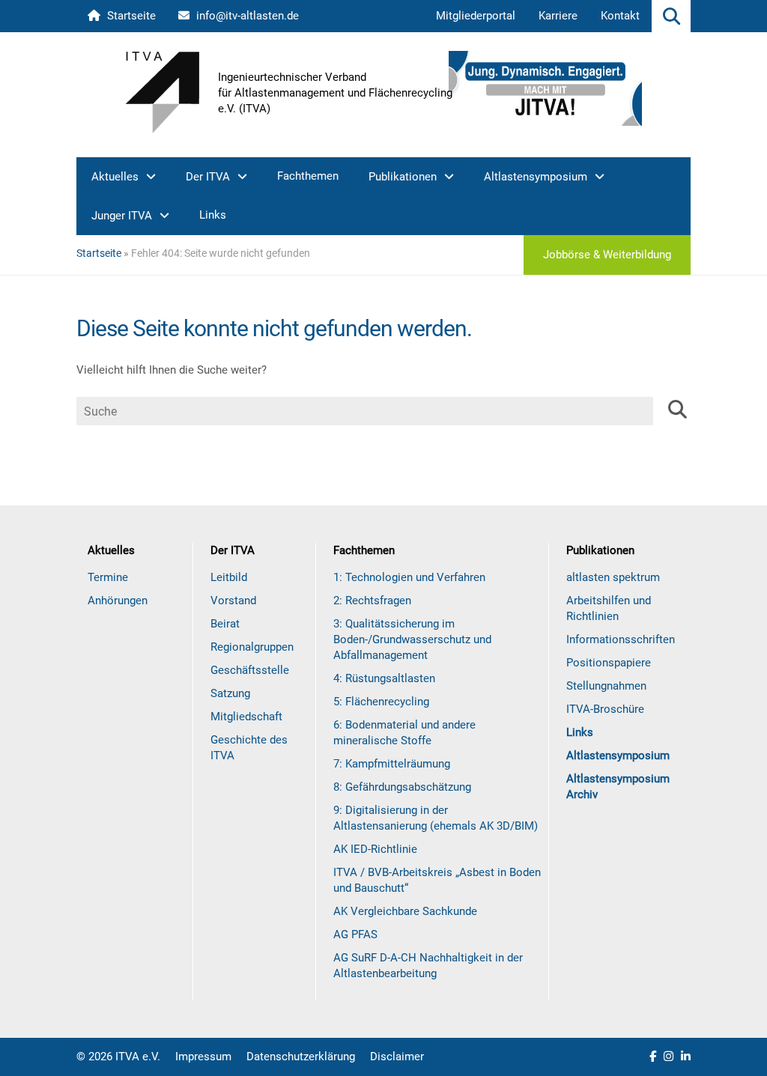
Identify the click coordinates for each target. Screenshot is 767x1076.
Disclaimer (397, 1056)
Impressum (203, 1056)
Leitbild (228, 577)
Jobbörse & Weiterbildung (607, 254)
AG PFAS (355, 934)
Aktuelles (115, 176)
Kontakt (620, 15)
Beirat (225, 623)
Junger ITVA (121, 215)
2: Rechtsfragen (372, 600)
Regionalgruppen (252, 647)
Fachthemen (308, 176)
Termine (108, 577)
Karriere (558, 15)
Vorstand (233, 600)
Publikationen (403, 176)
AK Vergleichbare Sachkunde (405, 911)
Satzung (230, 693)
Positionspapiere (608, 662)
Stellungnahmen (606, 686)
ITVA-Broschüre (605, 709)
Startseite (130, 15)
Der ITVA (208, 176)
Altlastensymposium (535, 176)
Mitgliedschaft (246, 716)
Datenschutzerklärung (300, 1056)
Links (212, 215)
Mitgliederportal (475, 15)
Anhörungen (118, 600)
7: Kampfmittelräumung (391, 763)
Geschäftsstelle (249, 670)
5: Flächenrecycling (381, 701)
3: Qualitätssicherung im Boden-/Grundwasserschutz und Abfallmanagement (412, 639)
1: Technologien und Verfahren (409, 577)
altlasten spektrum (613, 577)
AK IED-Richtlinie (375, 849)
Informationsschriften (620, 639)
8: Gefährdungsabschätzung (402, 787)
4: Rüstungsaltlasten (384, 678)
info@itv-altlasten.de (246, 15)
